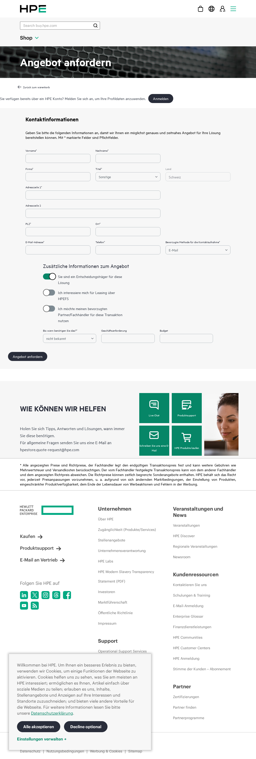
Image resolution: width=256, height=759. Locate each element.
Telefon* (100, 242)
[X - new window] (35, 595)
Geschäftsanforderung (114, 330)
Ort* (98, 224)
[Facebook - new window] (67, 595)
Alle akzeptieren (38, 726)
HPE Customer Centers (191, 648)
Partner (182, 686)
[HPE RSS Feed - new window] (35, 606)
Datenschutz (30, 751)
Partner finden (184, 707)
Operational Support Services (122, 651)
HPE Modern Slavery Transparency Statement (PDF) (126, 577)
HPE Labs (105, 561)
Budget (164, 330)
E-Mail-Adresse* (35, 242)
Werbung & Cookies (106, 751)
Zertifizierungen (186, 697)
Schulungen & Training (191, 595)
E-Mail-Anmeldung (188, 606)
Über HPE (106, 519)
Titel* (99, 169)
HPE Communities (187, 637)
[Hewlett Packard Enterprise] (33, 9)
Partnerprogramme (188, 718)
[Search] (95, 26)
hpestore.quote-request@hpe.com (49, 449)
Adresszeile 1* (34, 187)
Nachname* (102, 150)
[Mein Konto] (223, 9)
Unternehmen (114, 509)
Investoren (106, 592)
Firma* (29, 169)
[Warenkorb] (201, 9)
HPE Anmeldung (186, 658)
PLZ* (28, 224)
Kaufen (27, 536)
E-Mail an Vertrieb (39, 560)
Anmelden (160, 98)
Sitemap (135, 751)
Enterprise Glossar (188, 616)
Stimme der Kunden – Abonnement (202, 669)
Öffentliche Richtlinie (115, 613)
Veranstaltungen (186, 525)
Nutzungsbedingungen (65, 751)
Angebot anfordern (27, 356)
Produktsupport (187, 415)
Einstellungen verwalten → (41, 738)
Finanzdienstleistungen (192, 627)
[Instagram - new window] (46, 595)
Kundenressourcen (195, 574)
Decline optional (85, 726)
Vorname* (31, 150)
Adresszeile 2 (33, 205)
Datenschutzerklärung (52, 713)
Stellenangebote (111, 540)
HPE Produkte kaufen (186, 448)
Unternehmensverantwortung (122, 550)
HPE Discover (184, 536)
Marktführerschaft (112, 602)
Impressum (107, 623)
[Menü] (233, 9)
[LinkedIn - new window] (24, 595)
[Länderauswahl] (211, 9)
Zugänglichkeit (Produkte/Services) (127, 529)
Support (108, 641)
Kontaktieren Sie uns (190, 585)
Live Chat (154, 415)
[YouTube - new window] (24, 606)
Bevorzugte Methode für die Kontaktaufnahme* (193, 242)
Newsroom (181, 557)
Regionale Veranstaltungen (195, 546)
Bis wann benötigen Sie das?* (60, 330)
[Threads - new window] (56, 595)
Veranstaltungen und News (198, 512)
